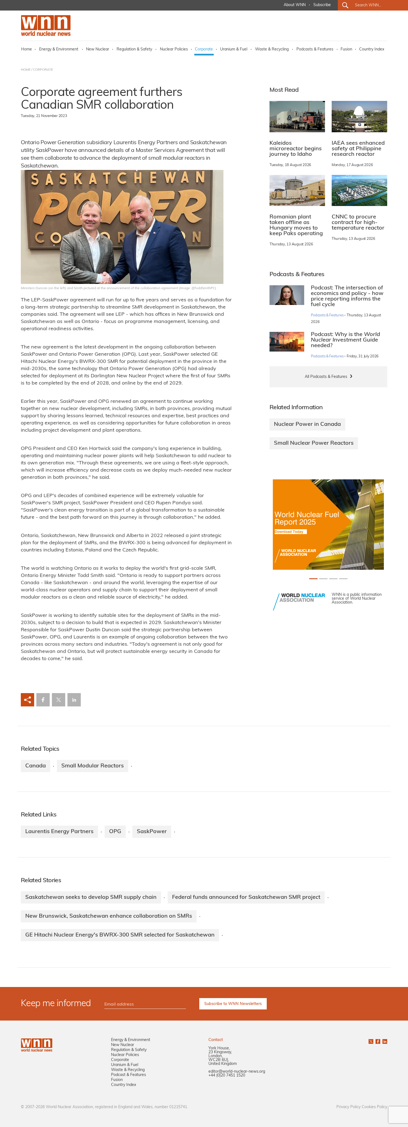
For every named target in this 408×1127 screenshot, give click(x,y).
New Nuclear (97, 49)
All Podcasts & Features (326, 377)
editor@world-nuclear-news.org (236, 1072)
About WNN (295, 5)
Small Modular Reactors (92, 766)
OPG (115, 832)
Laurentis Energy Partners (59, 832)
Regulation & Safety (134, 49)
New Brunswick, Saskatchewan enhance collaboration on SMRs (108, 916)
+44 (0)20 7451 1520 (226, 1075)
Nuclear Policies (174, 49)
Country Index (371, 49)
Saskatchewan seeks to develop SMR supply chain (91, 897)
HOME (26, 70)
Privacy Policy (348, 1107)
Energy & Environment (58, 49)
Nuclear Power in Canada (307, 424)
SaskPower (152, 832)
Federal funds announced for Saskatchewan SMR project (246, 897)
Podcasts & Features (314, 49)
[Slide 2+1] (333, 579)
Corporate (204, 49)
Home (26, 49)
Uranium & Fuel (233, 49)
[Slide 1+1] (323, 579)
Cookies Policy (374, 1107)
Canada (35, 766)
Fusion (346, 49)
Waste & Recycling (272, 49)
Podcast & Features (128, 1075)
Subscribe (322, 5)
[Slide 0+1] (313, 579)
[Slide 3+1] (343, 579)
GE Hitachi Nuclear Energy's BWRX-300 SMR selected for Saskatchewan (120, 935)
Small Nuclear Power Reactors (314, 443)
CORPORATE (43, 70)
